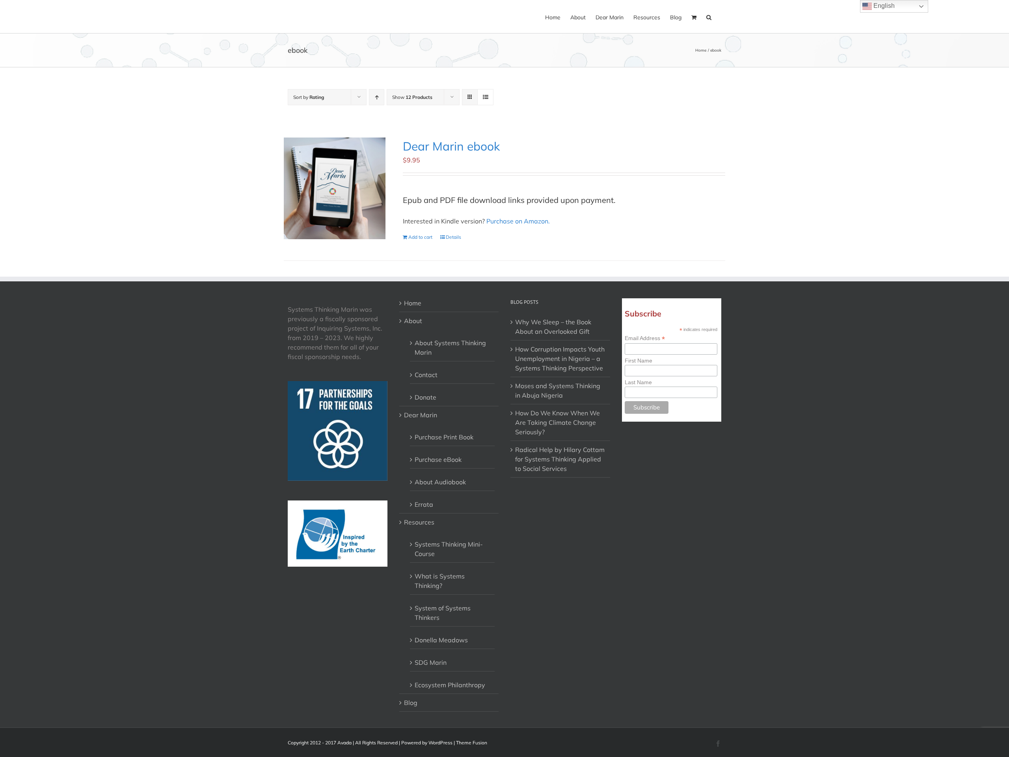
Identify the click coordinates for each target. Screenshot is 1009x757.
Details (453, 237)
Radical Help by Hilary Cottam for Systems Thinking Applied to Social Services (560, 459)
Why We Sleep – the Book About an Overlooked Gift (553, 326)
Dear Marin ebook (451, 146)
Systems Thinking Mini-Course (449, 549)
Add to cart (420, 237)
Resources (419, 522)
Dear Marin (420, 415)
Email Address (645, 338)
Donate (425, 397)
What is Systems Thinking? (440, 581)
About (413, 321)
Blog (410, 703)
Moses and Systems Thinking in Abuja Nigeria (557, 390)
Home (412, 303)
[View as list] (485, 97)
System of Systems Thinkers (443, 612)
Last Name (638, 382)
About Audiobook (440, 482)
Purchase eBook (438, 459)
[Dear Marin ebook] (334, 188)
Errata (424, 504)
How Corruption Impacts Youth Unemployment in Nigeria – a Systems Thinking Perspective (560, 358)
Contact (426, 375)
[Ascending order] (376, 97)
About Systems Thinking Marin (450, 347)
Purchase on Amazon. (518, 221)
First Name (638, 360)
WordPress (440, 743)
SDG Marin (431, 662)
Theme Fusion (471, 743)
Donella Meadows (441, 640)
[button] (708, 16)
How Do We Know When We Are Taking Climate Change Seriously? (557, 422)
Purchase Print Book (444, 437)
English (883, 5)
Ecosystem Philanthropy (450, 685)
